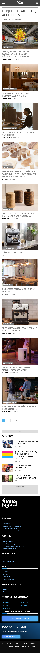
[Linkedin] (3, 605)
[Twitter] (21, 605)
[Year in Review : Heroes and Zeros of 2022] (7, 468)
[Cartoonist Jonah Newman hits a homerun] (7, 478)
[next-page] (16, 420)
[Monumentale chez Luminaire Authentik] (20, 116)
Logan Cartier (6, 137)
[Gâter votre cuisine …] (20, 236)
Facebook (8, 602)
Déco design (8, 47)
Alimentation (8, 324)
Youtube (7, 608)
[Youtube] (3, 608)
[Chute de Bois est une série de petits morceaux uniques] (20, 197)
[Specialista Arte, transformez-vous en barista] (20, 312)
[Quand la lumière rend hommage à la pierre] (20, 77)
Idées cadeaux (8, 248)
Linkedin (7, 605)
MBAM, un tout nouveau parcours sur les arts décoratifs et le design (16, 54)
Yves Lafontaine (6, 333)
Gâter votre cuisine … (14, 252)
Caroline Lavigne (6, 59)
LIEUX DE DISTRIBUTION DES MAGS (16, 612)
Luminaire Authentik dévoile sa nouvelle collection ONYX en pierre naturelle (19, 174)
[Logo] (20, 2)
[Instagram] (21, 602)
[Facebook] (3, 602)
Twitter (25, 605)
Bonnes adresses (9, 89)
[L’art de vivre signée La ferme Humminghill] (20, 390)
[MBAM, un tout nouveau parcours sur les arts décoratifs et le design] (20, 35)
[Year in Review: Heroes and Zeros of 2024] (7, 444)
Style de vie (7, 363)
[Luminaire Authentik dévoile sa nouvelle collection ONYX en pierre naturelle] (20, 155)
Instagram (26, 602)
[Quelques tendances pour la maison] (20, 272)
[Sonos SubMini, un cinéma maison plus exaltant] (20, 351)
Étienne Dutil (6, 218)
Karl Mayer (5, 179)
